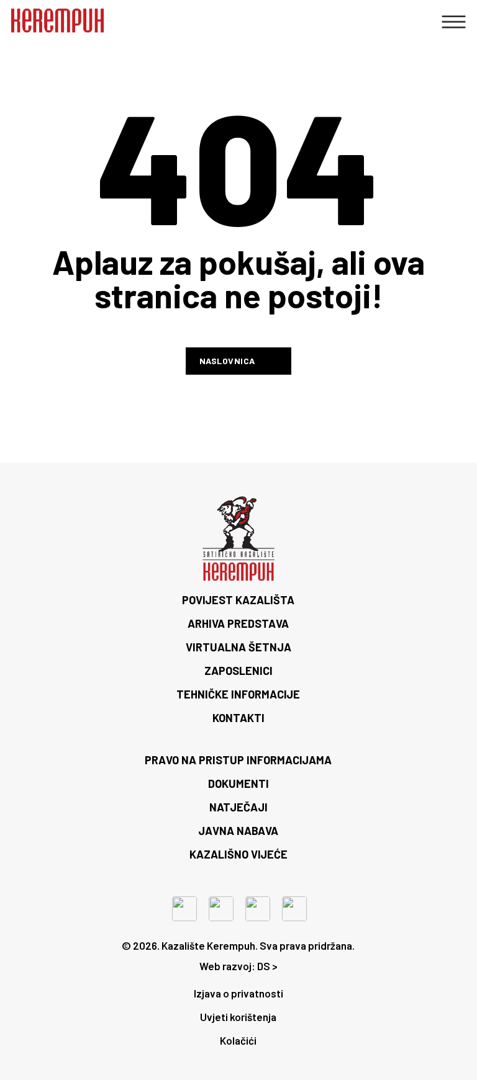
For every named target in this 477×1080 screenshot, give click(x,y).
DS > (267, 966)
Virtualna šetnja (238, 647)
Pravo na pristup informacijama (238, 760)
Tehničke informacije (238, 694)
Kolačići (238, 1040)
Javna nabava (238, 830)
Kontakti (238, 718)
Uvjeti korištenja (238, 1017)
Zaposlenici (238, 670)
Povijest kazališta (238, 600)
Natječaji (238, 807)
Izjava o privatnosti (238, 993)
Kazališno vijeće (238, 854)
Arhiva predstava (238, 623)
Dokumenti (238, 783)
